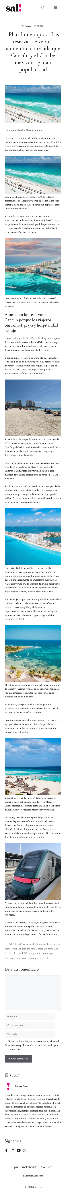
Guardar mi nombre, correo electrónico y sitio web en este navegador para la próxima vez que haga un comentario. (33, 1045)
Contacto (46, 1167)
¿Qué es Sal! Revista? (26, 1167)
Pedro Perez (22, 1086)
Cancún (28, 26)
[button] (43, 7)
